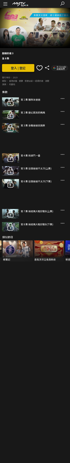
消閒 (47, 80)
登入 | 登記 (18, 68)
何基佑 (12, 84)
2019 (15, 77)
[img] (20, 4)
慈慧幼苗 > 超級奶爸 (34, 80)
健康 (21, 80)
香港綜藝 (13, 80)
